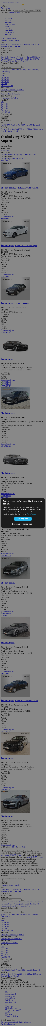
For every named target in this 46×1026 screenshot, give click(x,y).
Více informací (31, 514)
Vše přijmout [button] (23, 519)
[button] (23, 524)
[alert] (23, 513)
